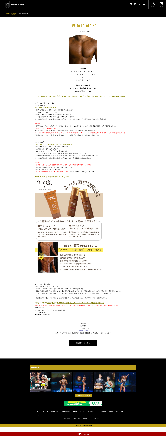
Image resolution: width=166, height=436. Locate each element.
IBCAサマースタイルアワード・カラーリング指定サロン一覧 (80, 303)
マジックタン (89, 71)
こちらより (64, 177)
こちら (89, 91)
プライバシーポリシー (96, 418)
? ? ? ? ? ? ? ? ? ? (29, 1)
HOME (7, 14)
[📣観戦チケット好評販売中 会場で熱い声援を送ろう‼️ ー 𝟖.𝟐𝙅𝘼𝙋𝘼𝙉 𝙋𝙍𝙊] (61, 382)
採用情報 (85, 418)
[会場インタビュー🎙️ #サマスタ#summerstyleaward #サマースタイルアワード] (40, 382)
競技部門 (14, 14)
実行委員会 (67, 418)
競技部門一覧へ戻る (83, 343)
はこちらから (83, 434)
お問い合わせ (76, 418)
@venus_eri (46, 314)
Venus (57, 310)
